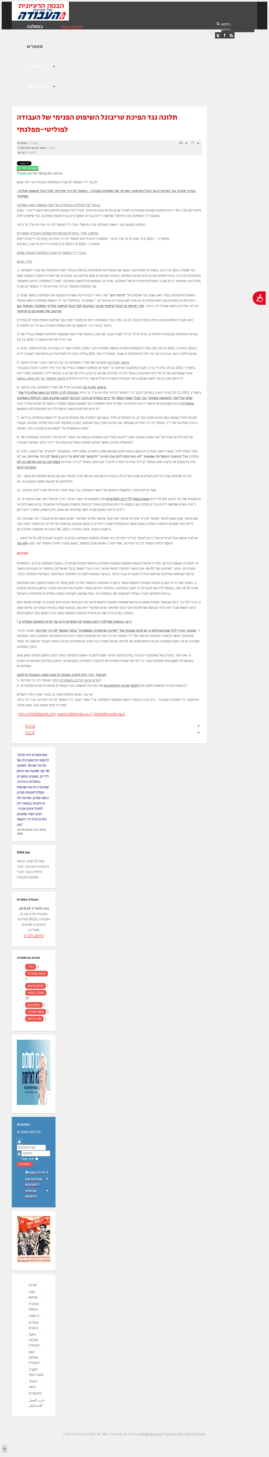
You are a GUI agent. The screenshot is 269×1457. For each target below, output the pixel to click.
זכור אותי (27, 1159)
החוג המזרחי (37, 973)
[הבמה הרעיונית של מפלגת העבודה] (40, 11)
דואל (192, 142)
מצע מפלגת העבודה (34, 1357)
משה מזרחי (36, 1011)
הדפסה (180, 142)
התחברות (24, 1164)
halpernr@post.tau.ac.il (74, 714)
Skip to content (72, 26)
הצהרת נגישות (34, 1306)
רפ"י (31, 966)
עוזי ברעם (34, 1018)
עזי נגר (21, 152)
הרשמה (34, 1316)
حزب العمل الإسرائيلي (37, 1402)
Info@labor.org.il (152, 1434)
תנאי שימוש (33, 1294)
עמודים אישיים (34, 1325)
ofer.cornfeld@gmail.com (36, 714)
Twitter (218, 35)
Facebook (225, 35)
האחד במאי (36, 993)
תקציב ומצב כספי (36, 1372)
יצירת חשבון (36, 1172)
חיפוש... (226, 24)
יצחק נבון (34, 1005)
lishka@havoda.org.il (109, 714)
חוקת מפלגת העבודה (34, 1340)
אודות (33, 1285)
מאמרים (22, 143)
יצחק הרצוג (36, 986)
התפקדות (35, 1393)
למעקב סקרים (34, 935)
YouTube (231, 35)
